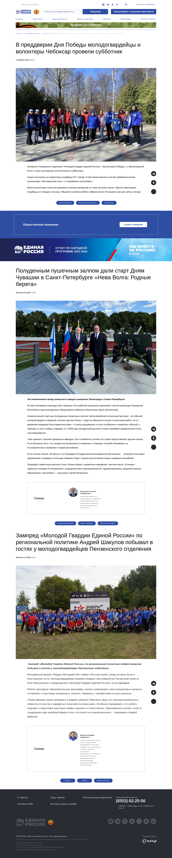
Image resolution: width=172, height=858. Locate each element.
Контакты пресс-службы (63, 804)
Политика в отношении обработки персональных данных (40, 847)
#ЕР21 (84, 780)
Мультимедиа (126, 19)
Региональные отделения (97, 797)
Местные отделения (85, 19)
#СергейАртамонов (65, 523)
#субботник (109, 203)
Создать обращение (133, 224)
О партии (19, 19)
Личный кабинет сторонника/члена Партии (133, 12)
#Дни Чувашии (87, 523)
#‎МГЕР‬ (68, 780)
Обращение (95, 12)
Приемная (107, 19)
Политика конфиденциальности (29, 845)
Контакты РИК (25, 804)
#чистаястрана (65, 203)
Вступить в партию (148, 19)
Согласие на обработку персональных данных (35, 850)
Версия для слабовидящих (145, 4)
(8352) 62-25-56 (130, 800)
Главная (19, 33)
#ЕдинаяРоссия (103, 780)
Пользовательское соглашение (29, 843)
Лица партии (37, 19)
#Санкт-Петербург (108, 523)
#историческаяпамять (88, 203)
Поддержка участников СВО (86, 25)
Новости (46, 33)
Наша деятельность (60, 19)
